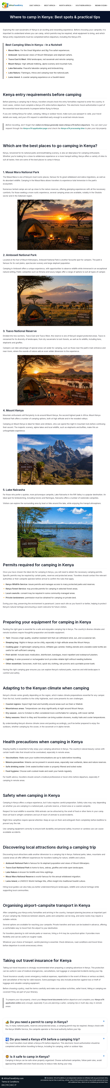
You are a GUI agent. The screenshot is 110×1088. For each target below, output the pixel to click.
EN (3, 1085)
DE (11, 1085)
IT (15, 1085)
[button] (40, 5)
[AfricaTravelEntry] (12, 5)
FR (7, 1085)
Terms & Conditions (10, 1082)
